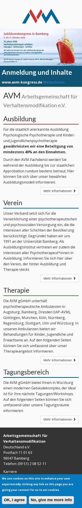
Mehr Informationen (58, 191)
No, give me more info (51, 500)
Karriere (10, 471)
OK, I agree (14, 500)
